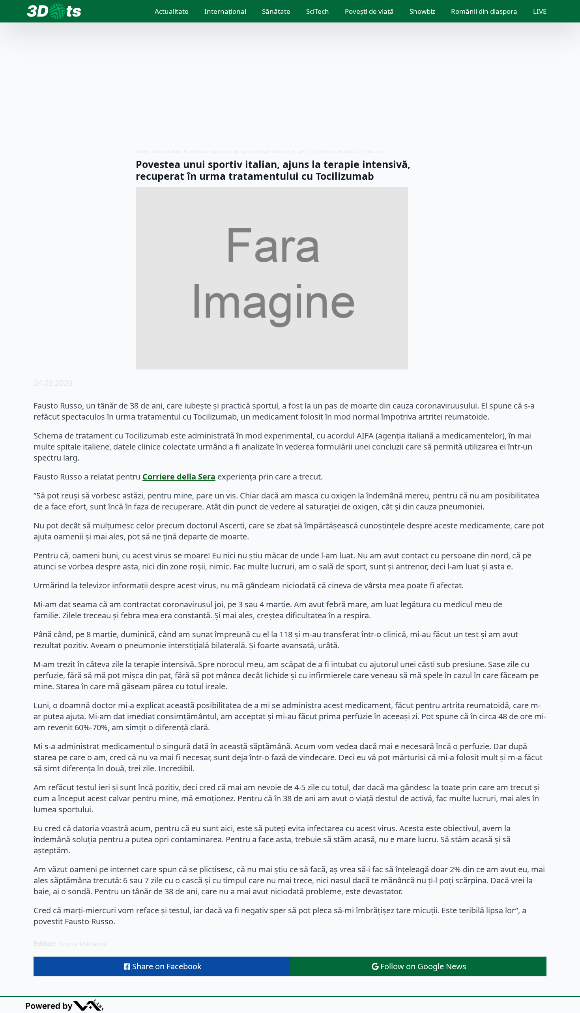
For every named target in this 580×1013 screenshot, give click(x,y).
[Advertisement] (290, 85)
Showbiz (422, 11)
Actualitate (172, 11)
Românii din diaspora (484, 11)
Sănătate (276, 11)
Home (142, 151)
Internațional (225, 11)
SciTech (317, 11)
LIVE (539, 11)
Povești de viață (369, 11)
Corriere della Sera (178, 476)
